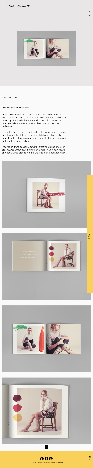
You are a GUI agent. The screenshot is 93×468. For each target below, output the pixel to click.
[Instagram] (51, 458)
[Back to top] (46, 447)
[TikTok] (42, 458)
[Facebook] (46, 458)
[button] (89, 245)
